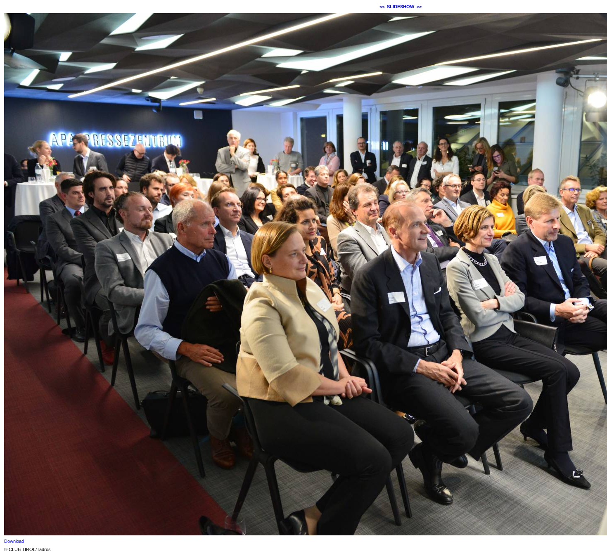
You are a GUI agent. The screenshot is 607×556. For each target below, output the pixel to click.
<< (381, 6)
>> (419, 6)
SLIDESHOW (400, 6)
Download (14, 541)
